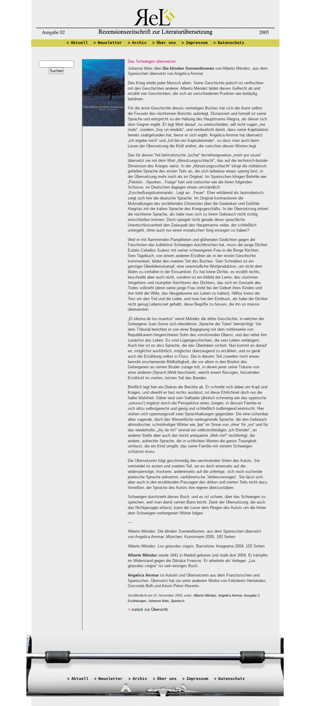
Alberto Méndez (204, 595)
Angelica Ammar (230, 595)
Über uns (166, 43)
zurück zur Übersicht (149, 609)
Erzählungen (137, 601)
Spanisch (177, 601)
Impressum (197, 43)
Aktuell (79, 43)
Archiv (139, 43)
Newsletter (110, 43)
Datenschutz (231, 43)
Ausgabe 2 (251, 595)
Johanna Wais (158, 601)
